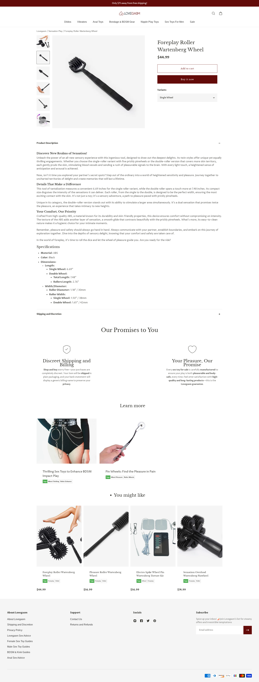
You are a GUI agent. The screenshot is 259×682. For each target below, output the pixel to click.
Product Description (47, 143)
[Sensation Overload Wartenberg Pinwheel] (199, 536)
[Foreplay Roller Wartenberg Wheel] (59, 536)
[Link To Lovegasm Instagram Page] (135, 620)
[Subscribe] (247, 630)
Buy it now (187, 79)
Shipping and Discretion (49, 314)
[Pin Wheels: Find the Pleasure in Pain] (129, 451)
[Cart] (220, 13)
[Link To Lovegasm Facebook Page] (141, 620)
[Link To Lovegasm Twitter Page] (148, 620)
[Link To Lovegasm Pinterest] (154, 620)
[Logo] (129, 13)
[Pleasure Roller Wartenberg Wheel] (106, 536)
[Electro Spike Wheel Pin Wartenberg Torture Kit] (153, 536)
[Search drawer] (213, 13)
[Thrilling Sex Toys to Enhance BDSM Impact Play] (67, 453)
